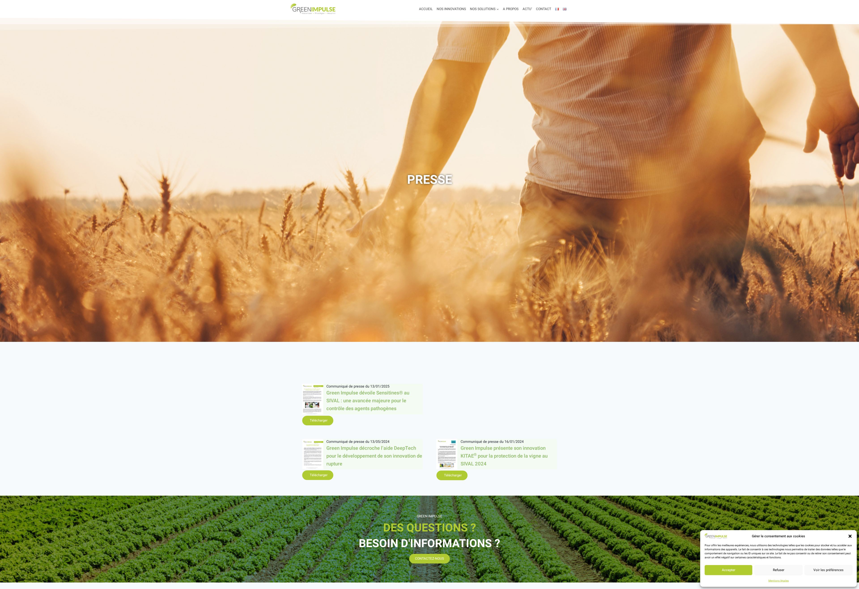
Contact (543, 8)
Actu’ (527, 8)
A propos (511, 8)
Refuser (778, 570)
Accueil (426, 8)
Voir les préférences (828, 570)
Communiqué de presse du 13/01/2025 (357, 386)
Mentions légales (778, 581)
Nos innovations (451, 8)
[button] (850, 536)
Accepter (728, 570)
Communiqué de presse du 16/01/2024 (492, 441)
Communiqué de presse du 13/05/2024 (357, 441)
